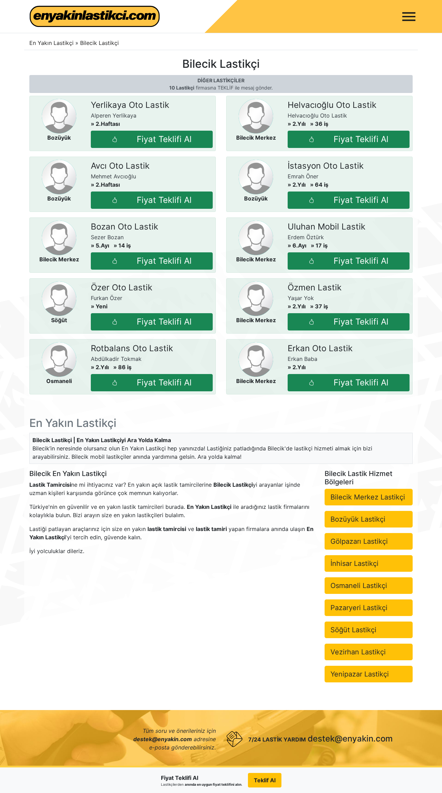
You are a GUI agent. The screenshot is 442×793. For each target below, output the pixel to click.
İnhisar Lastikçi (354, 563)
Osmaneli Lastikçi (358, 585)
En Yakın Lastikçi (51, 42)
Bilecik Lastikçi (99, 42)
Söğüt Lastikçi (353, 630)
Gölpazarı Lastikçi (359, 541)
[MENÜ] (409, 16)
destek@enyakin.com (350, 739)
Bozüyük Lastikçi (357, 519)
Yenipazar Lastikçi (359, 674)
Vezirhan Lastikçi (358, 652)
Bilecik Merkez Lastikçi (367, 497)
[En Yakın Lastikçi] (94, 16)
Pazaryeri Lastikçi (358, 608)
